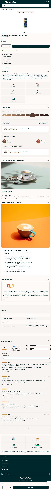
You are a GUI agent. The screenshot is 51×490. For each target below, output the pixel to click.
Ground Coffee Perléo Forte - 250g (11, 202)
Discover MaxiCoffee (5, 457)
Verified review (48, 414)
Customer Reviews (6, 341)
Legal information (5, 463)
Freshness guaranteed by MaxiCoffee (12, 160)
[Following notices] (28, 428)
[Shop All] (2, 2)
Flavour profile (5, 107)
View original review (5, 371)
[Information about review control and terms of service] (22, 348)
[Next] (48, 23)
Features (3, 310)
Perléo (4, 299)
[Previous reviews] (23, 428)
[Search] (3, 5)
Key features (5, 71)
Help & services (4, 460)
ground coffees (17, 271)
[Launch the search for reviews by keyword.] (49, 358)
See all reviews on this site (16, 350)
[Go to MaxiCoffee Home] (10, 2)
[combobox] (25, 5)
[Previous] (2, 23)
